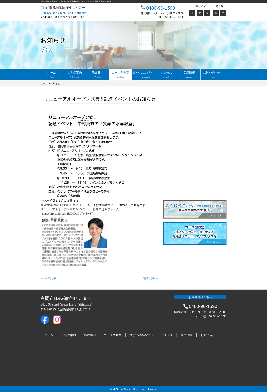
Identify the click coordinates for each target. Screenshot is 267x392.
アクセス (166, 75)
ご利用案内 (74, 75)
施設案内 (97, 75)
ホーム (51, 75)
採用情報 (189, 75)
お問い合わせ (212, 75)
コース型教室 (120, 75)
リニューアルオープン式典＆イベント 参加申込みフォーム (80, 209)
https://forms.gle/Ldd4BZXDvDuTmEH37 (67, 213)
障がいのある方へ (141, 335)
